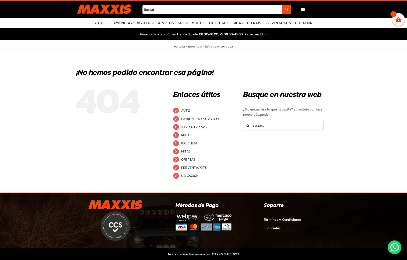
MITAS (186, 151)
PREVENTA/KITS (194, 167)
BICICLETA (189, 143)
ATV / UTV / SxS (194, 126)
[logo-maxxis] (104, 5)
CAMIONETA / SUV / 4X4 (200, 118)
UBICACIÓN (190, 175)
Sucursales (272, 228)
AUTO (185, 110)
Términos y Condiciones (282, 219)
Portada (179, 46)
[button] (394, 247)
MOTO (186, 134)
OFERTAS (188, 159)
